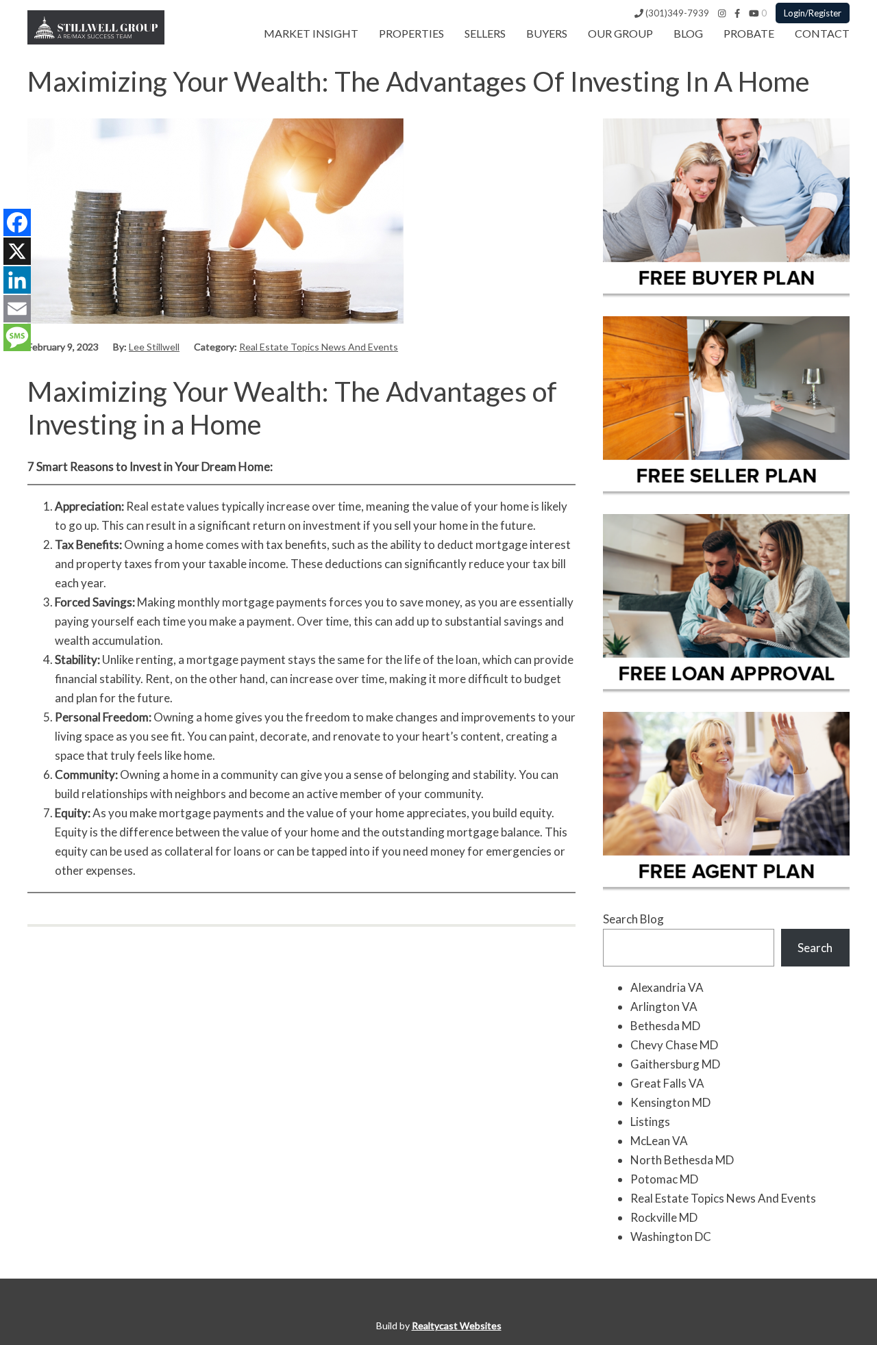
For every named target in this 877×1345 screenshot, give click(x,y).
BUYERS (546, 33)
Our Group (620, 33)
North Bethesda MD (682, 1160)
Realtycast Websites (457, 1325)
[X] (17, 251)
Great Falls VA (667, 1083)
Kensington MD (670, 1102)
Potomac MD (664, 1179)
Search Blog (633, 919)
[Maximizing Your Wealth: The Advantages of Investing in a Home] (215, 319)
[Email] (17, 308)
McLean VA (659, 1140)
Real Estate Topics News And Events (318, 347)
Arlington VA (663, 1006)
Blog (688, 33)
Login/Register (812, 13)
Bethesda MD (665, 1026)
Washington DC (670, 1236)
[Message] (17, 337)
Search (815, 947)
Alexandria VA (667, 987)
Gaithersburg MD (675, 1064)
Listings (650, 1121)
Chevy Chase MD (674, 1045)
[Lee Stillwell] (95, 40)
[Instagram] (722, 13)
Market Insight (311, 33)
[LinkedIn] (17, 280)
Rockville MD (663, 1217)
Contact (822, 33)
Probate (749, 33)
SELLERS (485, 33)
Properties (411, 33)
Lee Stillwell (154, 347)
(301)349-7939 (676, 13)
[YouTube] (754, 13)
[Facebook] (737, 13)
